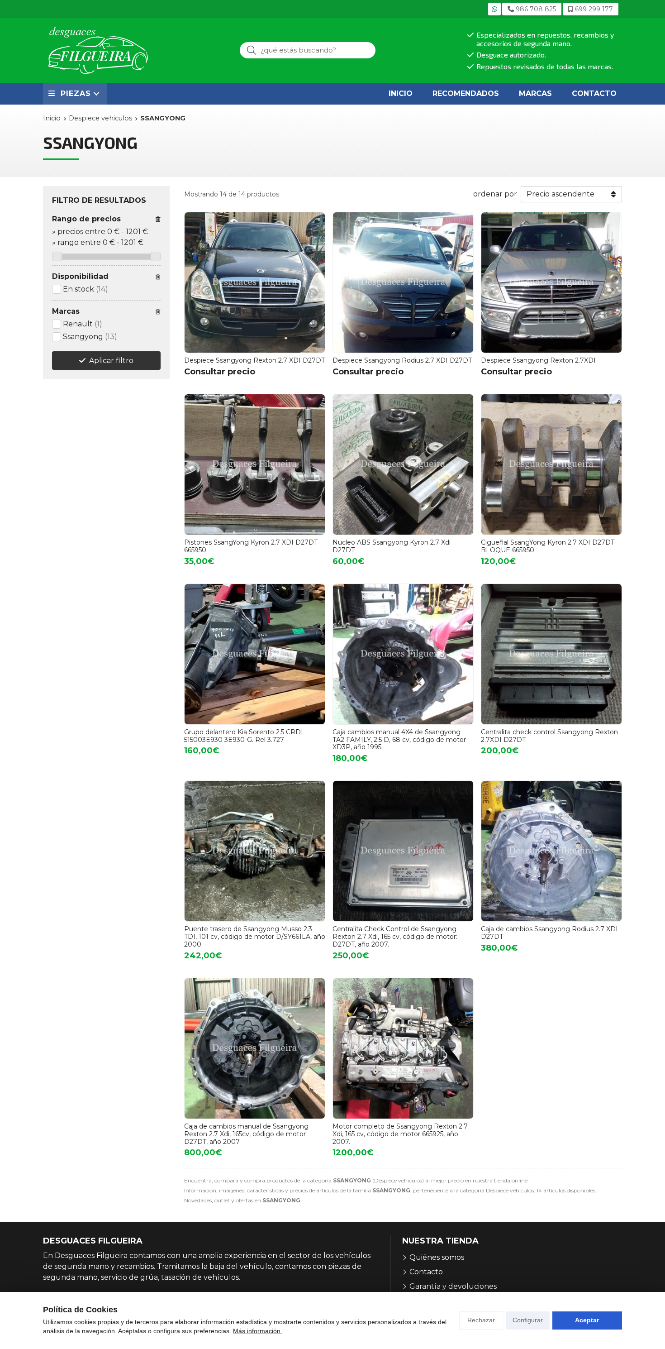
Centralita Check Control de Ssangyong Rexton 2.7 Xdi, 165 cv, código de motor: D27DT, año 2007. (394, 936)
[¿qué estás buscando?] (307, 50)
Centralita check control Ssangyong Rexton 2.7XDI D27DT (549, 736)
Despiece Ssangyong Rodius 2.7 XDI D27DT (402, 360)
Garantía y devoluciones (453, 1286)
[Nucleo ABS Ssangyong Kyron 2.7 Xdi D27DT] (403, 464)
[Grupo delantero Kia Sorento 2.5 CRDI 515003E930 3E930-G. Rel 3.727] (255, 654)
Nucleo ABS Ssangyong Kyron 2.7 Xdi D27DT (391, 546)
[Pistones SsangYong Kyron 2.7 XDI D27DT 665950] (255, 464)
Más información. (257, 1331)
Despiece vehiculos (510, 1190)
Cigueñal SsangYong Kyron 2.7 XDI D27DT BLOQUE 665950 (547, 546)
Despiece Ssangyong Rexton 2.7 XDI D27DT (254, 360)
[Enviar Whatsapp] (494, 9)
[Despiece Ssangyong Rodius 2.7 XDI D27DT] (403, 282)
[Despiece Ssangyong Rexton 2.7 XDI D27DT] (255, 282)
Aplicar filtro (111, 360)
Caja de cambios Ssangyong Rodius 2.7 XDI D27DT (549, 933)
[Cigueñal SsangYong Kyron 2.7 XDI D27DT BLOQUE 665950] (551, 464)
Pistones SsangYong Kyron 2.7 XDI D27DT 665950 (251, 546)
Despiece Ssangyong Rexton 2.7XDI (538, 360)
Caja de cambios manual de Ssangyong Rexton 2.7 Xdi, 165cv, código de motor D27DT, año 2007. (246, 1134)
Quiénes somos (436, 1257)
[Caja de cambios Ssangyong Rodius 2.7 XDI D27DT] (551, 851)
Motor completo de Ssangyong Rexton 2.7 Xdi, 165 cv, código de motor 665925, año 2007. (400, 1134)
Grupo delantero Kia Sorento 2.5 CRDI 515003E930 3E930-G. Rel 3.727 (243, 736)
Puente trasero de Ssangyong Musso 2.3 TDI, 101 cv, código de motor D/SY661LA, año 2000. (254, 936)
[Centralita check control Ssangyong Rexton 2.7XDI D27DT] (551, 654)
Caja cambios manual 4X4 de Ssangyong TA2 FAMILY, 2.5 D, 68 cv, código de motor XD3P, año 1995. (399, 739)
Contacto (426, 1272)
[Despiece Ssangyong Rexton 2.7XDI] (551, 282)
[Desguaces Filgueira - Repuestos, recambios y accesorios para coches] (98, 50)
